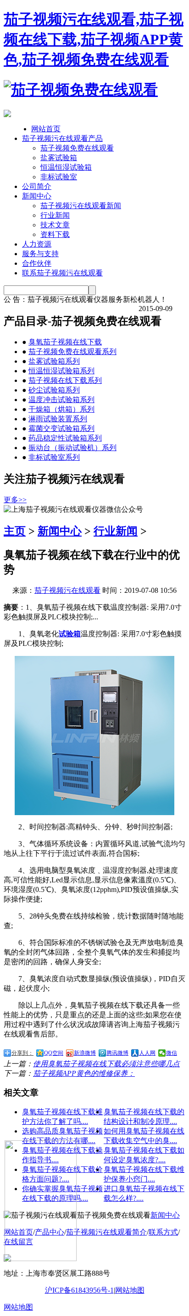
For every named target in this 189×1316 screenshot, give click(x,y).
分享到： (22, 1053)
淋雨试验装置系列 (57, 419)
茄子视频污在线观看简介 (106, 1232)
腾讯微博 (117, 1053)
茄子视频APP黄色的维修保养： (84, 1073)
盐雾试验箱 (58, 157)
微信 (171, 1053)
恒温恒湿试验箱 (66, 167)
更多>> (15, 500)
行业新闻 (55, 215)
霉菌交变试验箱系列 (61, 428)
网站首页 (46, 129)
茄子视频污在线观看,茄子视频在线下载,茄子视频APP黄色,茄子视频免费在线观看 (93, 39)
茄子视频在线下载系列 (65, 380)
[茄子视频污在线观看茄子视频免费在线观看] (81, 89)
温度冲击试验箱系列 (61, 399)
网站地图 (130, 1290)
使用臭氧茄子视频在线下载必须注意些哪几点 (106, 1064)
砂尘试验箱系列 (54, 390)
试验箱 (70, 634)
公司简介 (36, 186)
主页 (15, 531)
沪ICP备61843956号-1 (79, 1290)
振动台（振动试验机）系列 (72, 447)
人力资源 (36, 244)
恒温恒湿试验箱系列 (61, 371)
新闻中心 (36, 196)
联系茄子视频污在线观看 (62, 273)
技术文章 (55, 225)
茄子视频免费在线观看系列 (72, 351)
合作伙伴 (36, 263)
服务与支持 (40, 254)
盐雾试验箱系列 (54, 361)
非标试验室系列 (54, 457)
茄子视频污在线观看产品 (62, 138)
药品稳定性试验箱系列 (65, 438)
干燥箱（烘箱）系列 (61, 409)
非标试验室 (58, 177)
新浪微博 (85, 1053)
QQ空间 (53, 1053)
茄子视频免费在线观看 (77, 148)
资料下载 (55, 234)
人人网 (147, 1053)
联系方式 (163, 1232)
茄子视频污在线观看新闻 (80, 205)
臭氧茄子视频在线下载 (65, 342)
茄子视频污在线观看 (67, 590)
